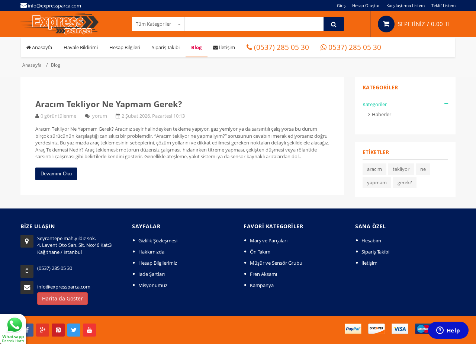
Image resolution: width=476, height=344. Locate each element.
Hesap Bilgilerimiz (157, 262)
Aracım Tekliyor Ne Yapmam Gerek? (108, 103)
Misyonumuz (152, 285)
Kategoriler (375, 104)
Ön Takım (260, 251)
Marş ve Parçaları (268, 240)
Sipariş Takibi (166, 47)
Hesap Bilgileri (124, 47)
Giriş (341, 5)
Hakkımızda (151, 251)
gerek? (405, 182)
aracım (374, 169)
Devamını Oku (56, 173)
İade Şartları (151, 274)
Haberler (381, 114)
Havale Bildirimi (81, 47)
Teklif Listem (443, 5)
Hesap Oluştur (366, 5)
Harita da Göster (62, 298)
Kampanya (262, 285)
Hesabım (371, 240)
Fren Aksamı (263, 274)
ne (423, 169)
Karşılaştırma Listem (405, 5)
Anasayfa (41, 47)
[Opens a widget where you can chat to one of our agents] (448, 331)
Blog (196, 47)
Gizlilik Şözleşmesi (157, 240)
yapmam (377, 182)
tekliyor (401, 169)
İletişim (226, 47)
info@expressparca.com (63, 286)
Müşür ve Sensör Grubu (276, 262)
